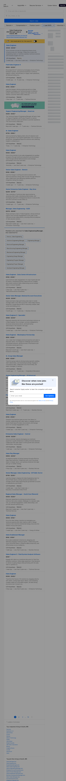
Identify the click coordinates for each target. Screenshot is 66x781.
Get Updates (49, 396)
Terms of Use (41, 400)
